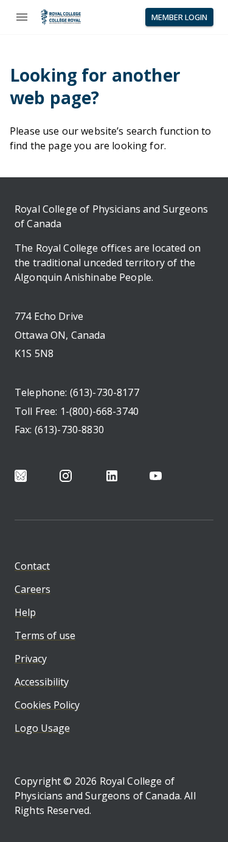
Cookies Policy (47, 705)
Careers (32, 589)
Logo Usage (42, 728)
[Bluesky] (20, 475)
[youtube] (155, 475)
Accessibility (42, 681)
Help (25, 612)
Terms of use (45, 635)
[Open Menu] (22, 17)
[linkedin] (111, 475)
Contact (32, 566)
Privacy (31, 658)
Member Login (179, 17)
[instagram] (65, 475)
